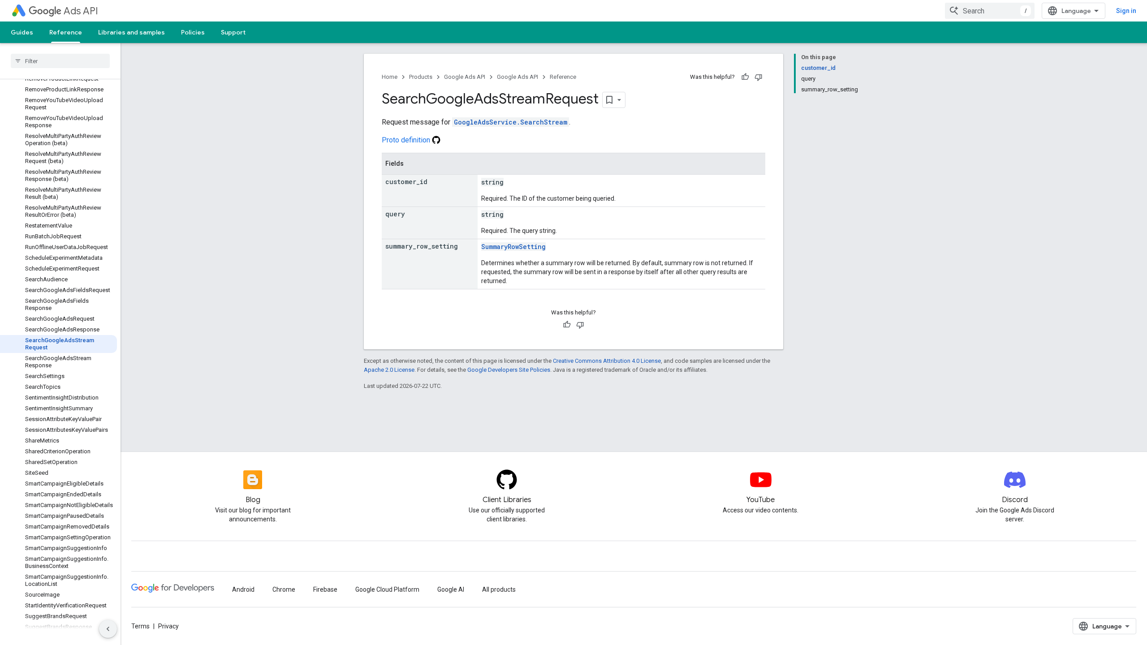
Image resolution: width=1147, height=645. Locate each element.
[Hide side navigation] (108, 629)
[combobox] (990, 11)
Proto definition (407, 140)
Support (233, 32)
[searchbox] (60, 61)
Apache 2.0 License (389, 369)
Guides (22, 32)
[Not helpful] (758, 77)
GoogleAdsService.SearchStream (510, 122)
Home (389, 76)
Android (243, 589)
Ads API (81, 11)
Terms (140, 626)
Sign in (1126, 10)
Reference (65, 32)
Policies (193, 32)
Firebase (325, 589)
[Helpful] (745, 77)
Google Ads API (464, 76)
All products (499, 589)
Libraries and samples (131, 32)
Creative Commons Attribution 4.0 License (607, 360)
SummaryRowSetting (513, 246)
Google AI (450, 589)
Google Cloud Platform (387, 589)
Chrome (283, 589)
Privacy (168, 626)
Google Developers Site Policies (508, 369)
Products (420, 76)
